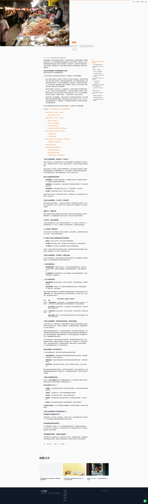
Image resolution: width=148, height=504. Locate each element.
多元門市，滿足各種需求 (53, 123)
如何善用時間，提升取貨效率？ (55, 142)
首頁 (133, 1)
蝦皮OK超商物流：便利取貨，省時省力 (55, 112)
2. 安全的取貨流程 (52, 136)
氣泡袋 (65, 499)
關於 (146, 1)
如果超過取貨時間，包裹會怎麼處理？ (56, 155)
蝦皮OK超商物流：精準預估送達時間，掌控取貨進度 (58, 139)
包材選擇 (65, 492)
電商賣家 (65, 495)
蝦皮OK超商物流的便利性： (54, 115)
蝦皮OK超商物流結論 (50, 144)
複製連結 (62, 444)
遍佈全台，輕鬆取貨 (52, 120)
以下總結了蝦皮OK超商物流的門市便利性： (58, 128)
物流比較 (65, 494)
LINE (57, 444)
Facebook (50, 444)
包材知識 (137, 1)
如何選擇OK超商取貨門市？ (54, 150)
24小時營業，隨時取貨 (53, 125)
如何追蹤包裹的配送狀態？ (54, 152)
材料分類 (142, 1)
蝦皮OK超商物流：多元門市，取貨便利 (55, 118)
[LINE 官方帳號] (145, 501)
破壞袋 (65, 500)
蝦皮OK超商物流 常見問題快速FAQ (54, 147)
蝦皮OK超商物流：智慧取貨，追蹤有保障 (55, 131)
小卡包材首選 (4, 2)
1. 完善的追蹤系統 (52, 133)
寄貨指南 (48, 57)
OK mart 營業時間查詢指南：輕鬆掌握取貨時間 (59, 109)
